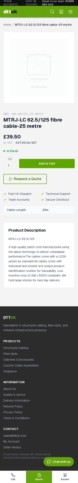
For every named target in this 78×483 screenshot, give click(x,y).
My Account (11, 441)
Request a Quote (27, 179)
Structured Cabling (15, 348)
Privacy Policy (13, 412)
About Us (9, 389)
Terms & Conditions (16, 418)
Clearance (10, 371)
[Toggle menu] (70, 12)
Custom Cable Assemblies (21, 365)
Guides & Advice (14, 395)
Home (7, 25)
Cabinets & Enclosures (18, 359)
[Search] (52, 12)
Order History (12, 447)
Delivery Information (16, 400)
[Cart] (61, 12)
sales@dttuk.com (14, 435)
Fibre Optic (10, 354)
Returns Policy (13, 406)
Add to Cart (47, 163)
